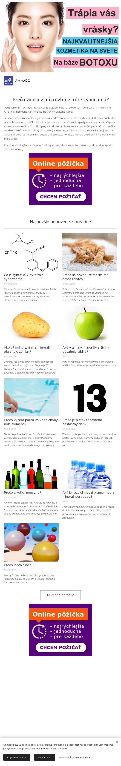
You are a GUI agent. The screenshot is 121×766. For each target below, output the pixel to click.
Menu (114, 81)
